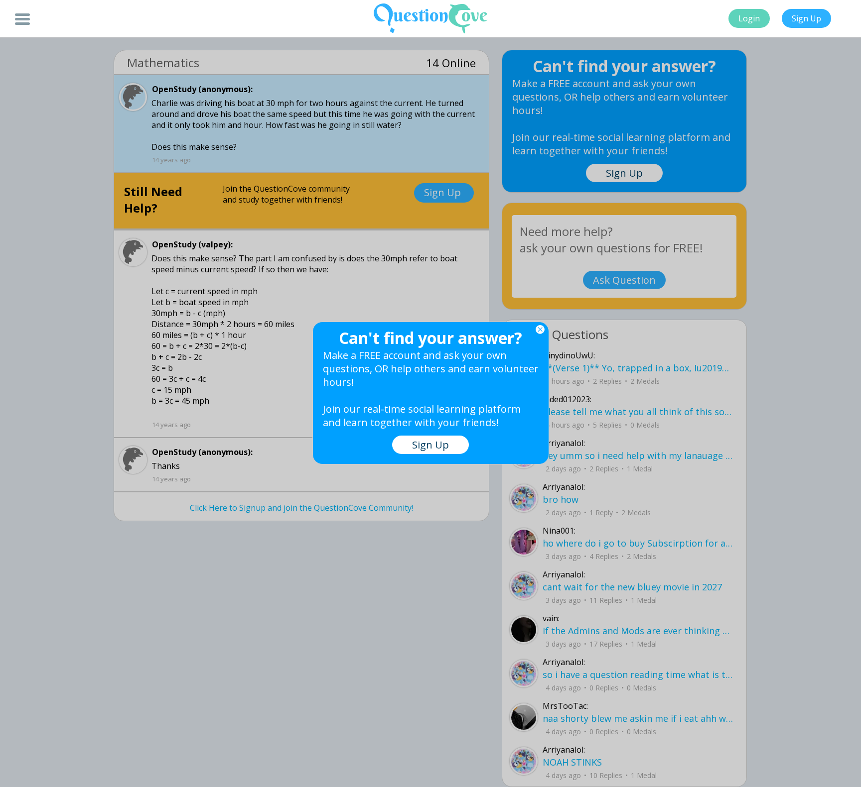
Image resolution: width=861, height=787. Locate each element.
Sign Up (806, 18)
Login (749, 18)
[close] (540, 330)
